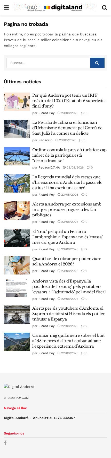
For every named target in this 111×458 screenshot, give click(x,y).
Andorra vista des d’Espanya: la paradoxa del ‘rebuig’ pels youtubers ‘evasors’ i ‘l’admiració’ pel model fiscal (69, 286)
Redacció (45, 140)
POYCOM (22, 398)
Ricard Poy (46, 113)
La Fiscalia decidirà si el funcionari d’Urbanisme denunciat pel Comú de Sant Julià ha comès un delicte (67, 128)
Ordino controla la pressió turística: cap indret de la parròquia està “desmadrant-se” (69, 155)
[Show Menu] (6, 8)
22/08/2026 (69, 299)
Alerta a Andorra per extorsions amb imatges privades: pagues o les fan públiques (66, 209)
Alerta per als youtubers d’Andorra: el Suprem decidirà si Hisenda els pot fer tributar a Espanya (68, 314)
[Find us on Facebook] (5, 443)
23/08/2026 (69, 113)
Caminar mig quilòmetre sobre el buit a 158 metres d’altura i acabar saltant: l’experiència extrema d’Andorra (68, 341)
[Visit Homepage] (55, 8)
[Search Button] (104, 8)
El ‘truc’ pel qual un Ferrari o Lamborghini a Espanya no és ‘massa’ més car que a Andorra (67, 237)
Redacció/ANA (49, 167)
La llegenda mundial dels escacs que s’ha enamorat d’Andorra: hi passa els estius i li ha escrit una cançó (67, 182)
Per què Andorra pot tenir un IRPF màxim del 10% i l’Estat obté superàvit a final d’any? (69, 101)
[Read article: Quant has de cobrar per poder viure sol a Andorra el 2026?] (17, 265)
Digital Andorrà (16, 418)
